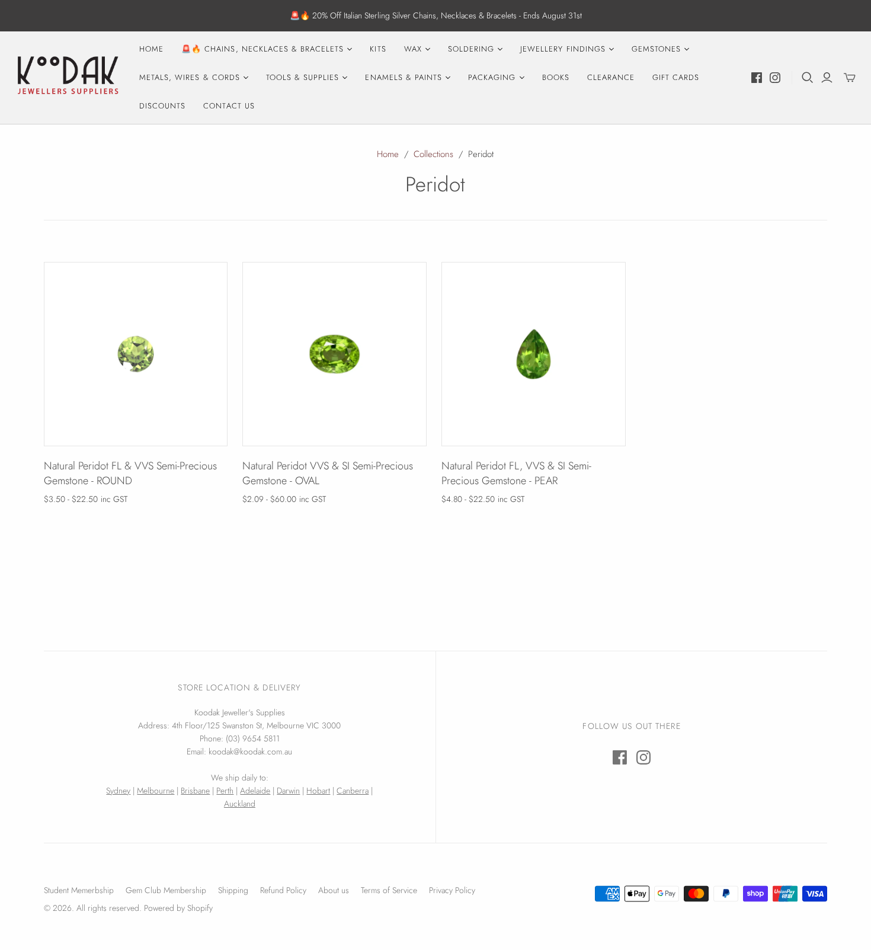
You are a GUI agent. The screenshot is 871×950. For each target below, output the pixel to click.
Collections (433, 154)
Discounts (162, 105)
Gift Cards (675, 77)
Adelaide (255, 791)
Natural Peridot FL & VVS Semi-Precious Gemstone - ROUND (130, 473)
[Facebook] (757, 77)
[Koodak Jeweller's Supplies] (68, 77)
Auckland (239, 804)
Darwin (288, 791)
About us (333, 890)
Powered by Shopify (178, 908)
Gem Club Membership (166, 890)
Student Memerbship (79, 890)
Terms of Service (389, 890)
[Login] (827, 77)
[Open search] (808, 78)
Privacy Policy (452, 890)
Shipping (233, 890)
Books (555, 77)
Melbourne (155, 791)
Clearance (611, 77)
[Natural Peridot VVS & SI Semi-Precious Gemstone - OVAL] (334, 354)
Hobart (318, 791)
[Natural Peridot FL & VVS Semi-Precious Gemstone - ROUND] (136, 354)
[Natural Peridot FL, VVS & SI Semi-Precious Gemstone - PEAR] (533, 354)
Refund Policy (283, 890)
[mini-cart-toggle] (849, 77)
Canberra (353, 791)
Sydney (118, 791)
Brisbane (195, 791)
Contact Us (228, 105)
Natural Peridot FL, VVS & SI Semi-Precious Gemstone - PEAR (516, 473)
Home (151, 49)
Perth (224, 791)
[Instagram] (775, 77)
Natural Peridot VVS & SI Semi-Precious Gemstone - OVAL (327, 473)
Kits (378, 49)
